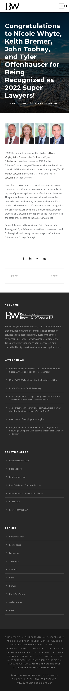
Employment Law (17, 477)
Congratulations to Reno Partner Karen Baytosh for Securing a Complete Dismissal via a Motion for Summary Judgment (36, 430)
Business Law (15, 468)
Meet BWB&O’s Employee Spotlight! (26, 419)
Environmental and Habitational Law (26, 493)
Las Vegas (14, 553)
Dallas (12, 610)
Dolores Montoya (47, 103)
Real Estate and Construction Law (25, 485)
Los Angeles (15, 544)
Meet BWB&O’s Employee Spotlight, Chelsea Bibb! (33, 380)
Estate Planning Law (18, 509)
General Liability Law (19, 460)
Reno (11, 577)
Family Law (14, 501)
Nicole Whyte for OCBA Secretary (25, 388)
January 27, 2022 (17, 103)
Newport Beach (16, 536)
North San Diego (17, 594)
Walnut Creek (15, 602)
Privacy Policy (25, 683)
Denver (12, 585)
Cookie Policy (44, 683)
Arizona (13, 569)
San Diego (14, 561)
